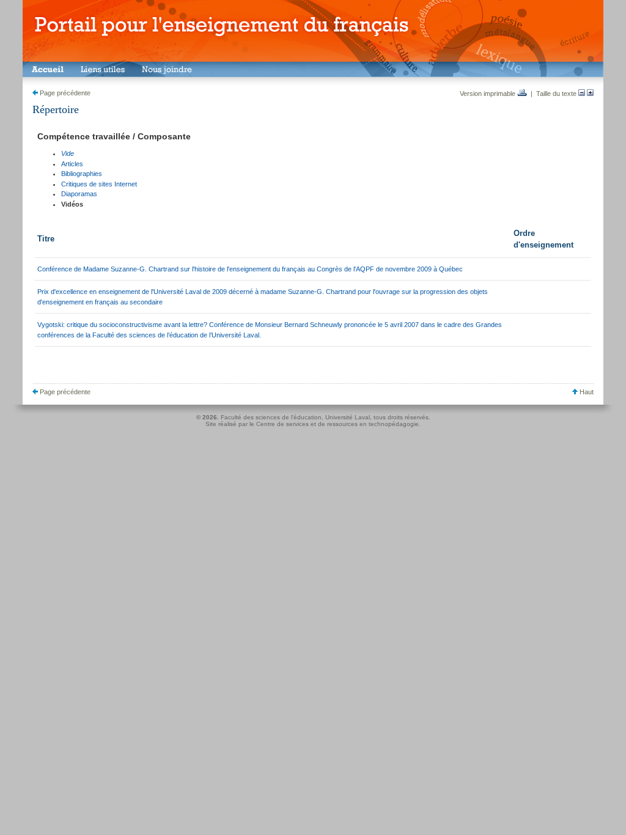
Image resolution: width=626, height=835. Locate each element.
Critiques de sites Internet (99, 184)
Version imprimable (488, 93)
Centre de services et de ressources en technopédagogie (337, 424)
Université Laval (347, 417)
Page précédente (64, 93)
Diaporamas (79, 193)
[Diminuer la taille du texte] (581, 93)
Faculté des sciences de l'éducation (271, 417)
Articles (72, 163)
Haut (586, 391)
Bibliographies (81, 173)
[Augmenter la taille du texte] (590, 93)
